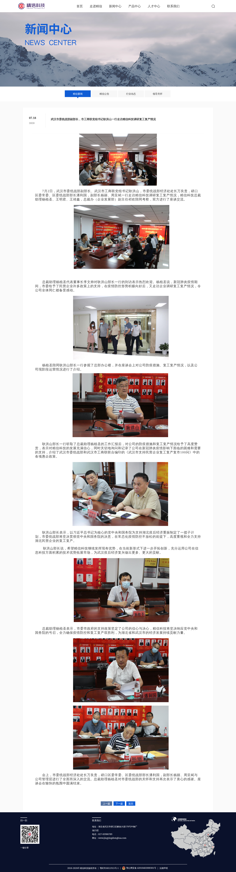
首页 (80, 6)
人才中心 (154, 6)
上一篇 (106, 803)
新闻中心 (115, 6)
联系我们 (173, 6)
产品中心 (134, 6)
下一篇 (119, 803)
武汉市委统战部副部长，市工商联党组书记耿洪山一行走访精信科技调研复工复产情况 (103, 119)
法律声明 (163, 868)
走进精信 (96, 6)
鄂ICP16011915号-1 (109, 868)
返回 (130, 803)
